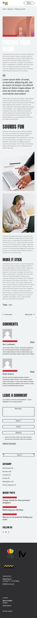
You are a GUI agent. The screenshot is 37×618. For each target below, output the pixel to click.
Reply (32, 342)
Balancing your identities (13, 510)
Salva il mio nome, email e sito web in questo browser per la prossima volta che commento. (18, 438)
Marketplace (7, 481)
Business (10, 9)
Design (5, 478)
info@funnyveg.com (8, 584)
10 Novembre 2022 (10, 36)
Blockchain (6, 468)
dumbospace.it (7, 606)
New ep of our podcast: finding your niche (18, 518)
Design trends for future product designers (16, 501)
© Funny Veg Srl (7, 611)
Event (10, 305)
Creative (5, 475)
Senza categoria (8, 485)
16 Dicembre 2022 (9, 497)
